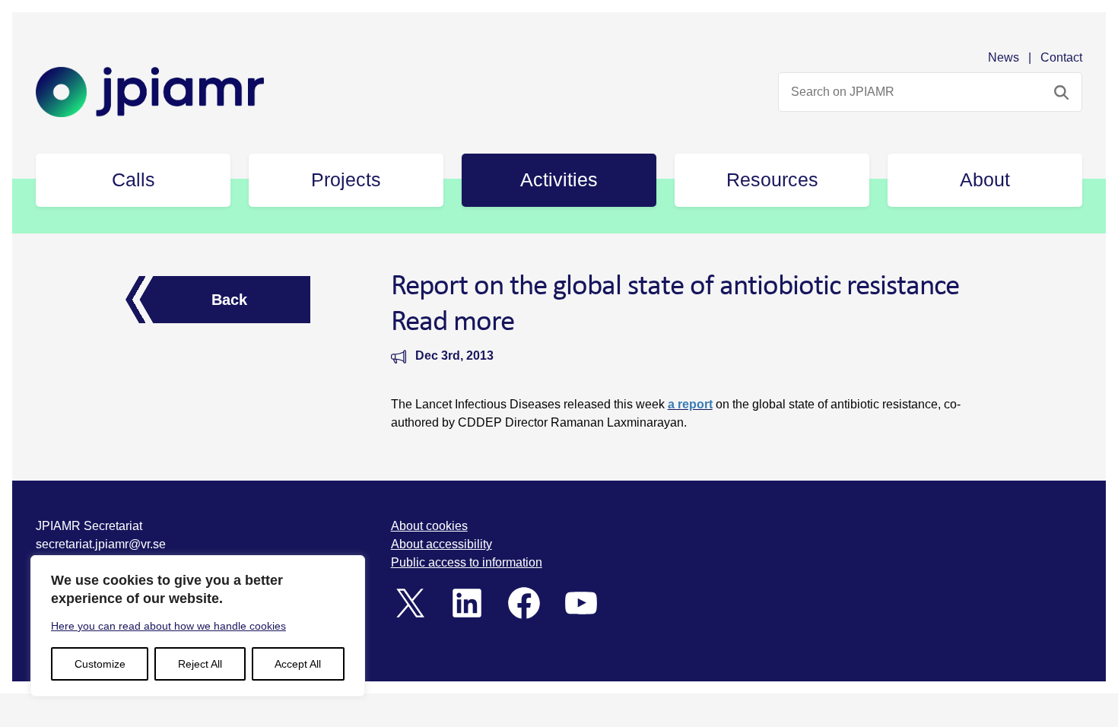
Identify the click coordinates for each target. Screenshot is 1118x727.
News (1003, 57)
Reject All (200, 664)
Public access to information (466, 562)
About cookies (429, 525)
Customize (100, 664)
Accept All (298, 664)
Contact (1061, 57)
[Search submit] (1061, 92)
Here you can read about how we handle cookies (168, 626)
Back (229, 299)
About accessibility (441, 544)
